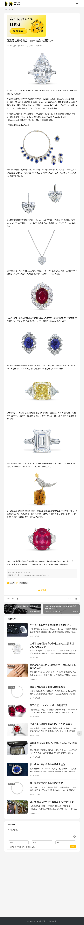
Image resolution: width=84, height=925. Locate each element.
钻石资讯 (30, 46)
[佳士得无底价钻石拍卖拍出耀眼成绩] (17, 691)
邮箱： (35, 842)
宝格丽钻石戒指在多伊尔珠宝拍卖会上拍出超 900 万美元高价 (52, 645)
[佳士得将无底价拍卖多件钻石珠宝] (17, 788)
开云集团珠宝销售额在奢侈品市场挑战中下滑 (52, 802)
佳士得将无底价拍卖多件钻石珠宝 (46, 783)
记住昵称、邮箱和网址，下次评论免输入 (23, 847)
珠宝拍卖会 (23, 583)
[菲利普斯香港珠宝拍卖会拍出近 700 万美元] (17, 729)
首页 (5, 10)
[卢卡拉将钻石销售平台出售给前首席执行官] (17, 629)
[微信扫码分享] (8, 599)
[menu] (77, 3)
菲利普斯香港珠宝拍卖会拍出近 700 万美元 (51, 724)
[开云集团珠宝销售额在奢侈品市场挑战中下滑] (17, 807)
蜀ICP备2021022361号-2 (49, 921)
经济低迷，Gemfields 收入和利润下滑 (48, 705)
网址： (59, 842)
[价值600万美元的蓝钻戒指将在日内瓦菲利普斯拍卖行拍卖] (17, 670)
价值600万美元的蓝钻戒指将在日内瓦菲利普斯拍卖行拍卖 (53, 667)
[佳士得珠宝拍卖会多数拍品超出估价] (17, 769)
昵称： (11, 842)
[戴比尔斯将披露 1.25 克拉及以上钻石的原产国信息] (17, 748)
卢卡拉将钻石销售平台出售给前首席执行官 (51, 625)
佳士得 (12, 583)
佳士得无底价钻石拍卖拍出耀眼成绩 (47, 686)
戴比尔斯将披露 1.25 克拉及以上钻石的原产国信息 (53, 744)
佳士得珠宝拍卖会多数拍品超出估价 (47, 764)
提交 (72, 847)
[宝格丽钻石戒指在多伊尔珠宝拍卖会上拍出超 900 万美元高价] (17, 648)
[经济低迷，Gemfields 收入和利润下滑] (17, 710)
